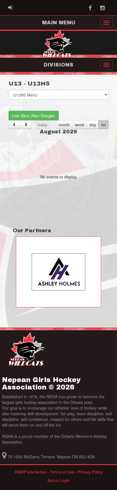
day (92, 124)
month (64, 124)
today (42, 124)
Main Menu (58, 22)
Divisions (58, 65)
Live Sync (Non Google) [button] (33, 115)
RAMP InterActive (30, 472)
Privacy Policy (90, 472)
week (79, 124)
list (103, 124)
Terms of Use (62, 472)
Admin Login (58, 480)
